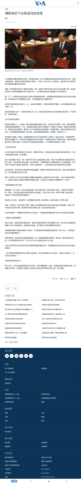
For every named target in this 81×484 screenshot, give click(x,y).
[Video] (49, 481)
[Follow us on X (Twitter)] (12, 356)
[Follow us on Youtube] (16, 356)
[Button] (73, 26)
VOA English (45, 469)
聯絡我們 (8, 383)
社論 (6, 477)
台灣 (42, 413)
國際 (42, 417)
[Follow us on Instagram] (21, 356)
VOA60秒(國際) (10, 372)
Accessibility (45, 473)
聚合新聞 (8, 432)
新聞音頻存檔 (9, 402)
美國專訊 (44, 368)
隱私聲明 (44, 443)
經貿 (42, 421)
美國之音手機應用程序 (12, 465)
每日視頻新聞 (9, 368)
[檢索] (66, 481)
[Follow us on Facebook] (7, 356)
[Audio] (31, 481)
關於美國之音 (9, 457)
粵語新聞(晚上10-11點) (12, 398)
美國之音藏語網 (46, 461)
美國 (6, 413)
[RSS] (26, 356)
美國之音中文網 (46, 457)
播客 (42, 402)
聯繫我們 (8, 446)
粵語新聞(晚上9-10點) (12, 394)
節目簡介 (8, 443)
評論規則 (44, 446)
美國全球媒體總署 (11, 461)
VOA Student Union (47, 477)
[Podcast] (31, 356)
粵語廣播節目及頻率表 (48, 398)
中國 (6, 417)
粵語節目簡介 (45, 394)
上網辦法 (8, 469)
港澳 (6, 421)
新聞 (6, 9)
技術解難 (8, 473)
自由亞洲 (44, 465)
